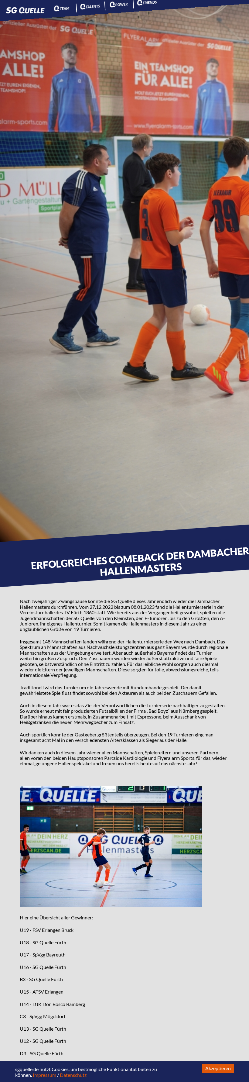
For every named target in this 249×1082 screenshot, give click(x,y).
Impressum (44, 1075)
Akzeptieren (218, 1068)
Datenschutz (73, 1075)
